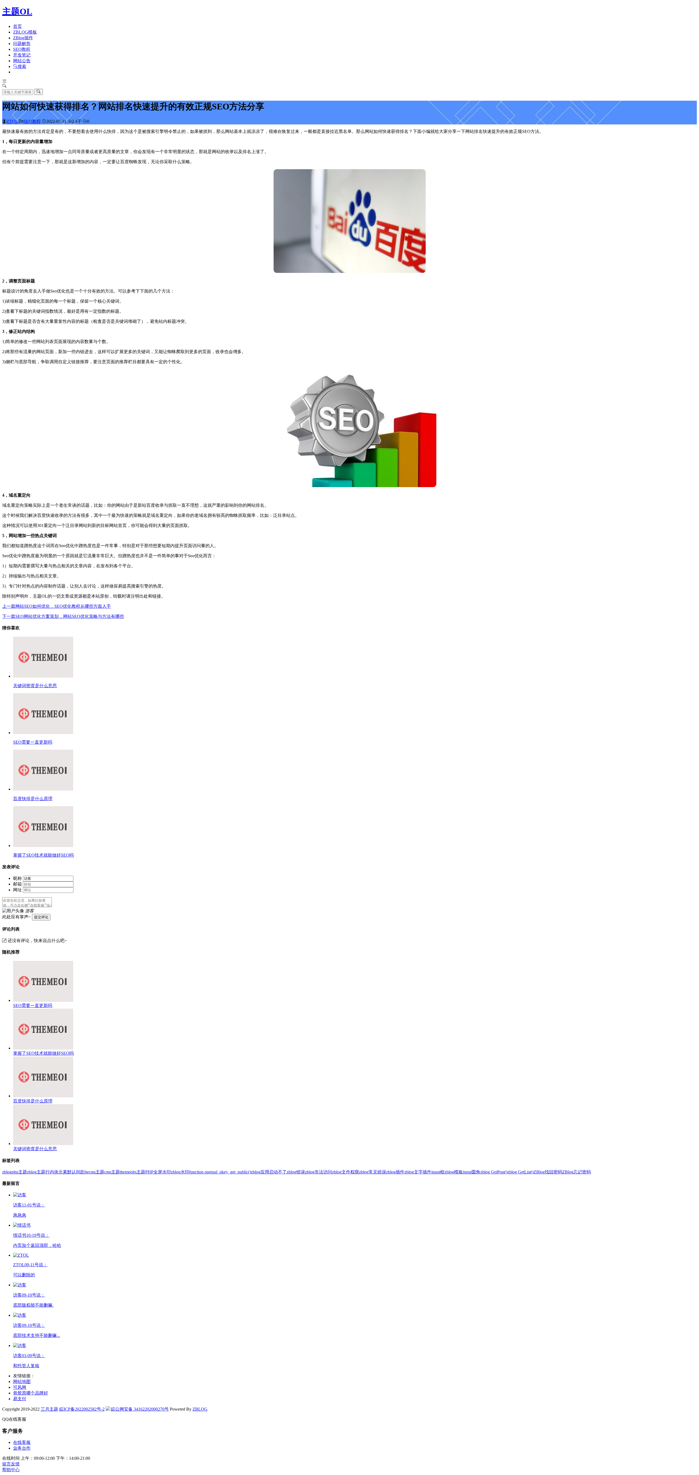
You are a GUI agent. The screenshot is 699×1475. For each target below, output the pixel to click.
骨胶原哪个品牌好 (30, 1393)
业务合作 (22, 1448)
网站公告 (22, 60)
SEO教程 (21, 49)
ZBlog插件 (23, 37)
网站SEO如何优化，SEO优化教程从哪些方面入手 (56, 606)
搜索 (21, 66)
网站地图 (22, 1381)
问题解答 (22, 43)
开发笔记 (22, 55)
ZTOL (12, 121)
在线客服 (22, 1442)
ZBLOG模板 (25, 32)
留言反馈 (11, 1464)
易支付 (19, 1398)
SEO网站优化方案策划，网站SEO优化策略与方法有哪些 (63, 616)
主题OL (17, 11)
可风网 (19, 1387)
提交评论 (41, 917)
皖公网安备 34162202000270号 (140, 1409)
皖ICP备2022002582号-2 (82, 1409)
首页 (17, 26)
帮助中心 (11, 1469)
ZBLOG (200, 1409)
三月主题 (49, 1409)
